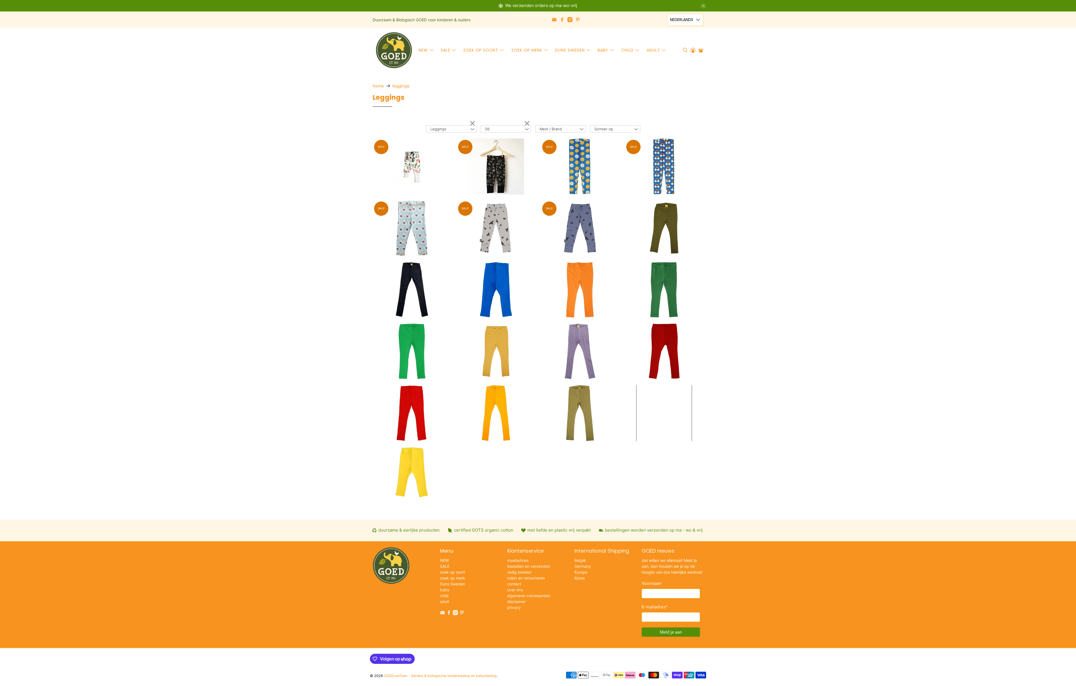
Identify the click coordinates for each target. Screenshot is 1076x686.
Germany (582, 566)
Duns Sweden (570, 50)
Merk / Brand (551, 129)
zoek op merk (526, 50)
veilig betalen (519, 572)
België (580, 560)
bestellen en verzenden (528, 566)
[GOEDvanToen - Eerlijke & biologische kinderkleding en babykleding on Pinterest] (577, 19)
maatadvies (517, 560)
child (627, 50)
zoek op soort (480, 50)
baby (603, 50)
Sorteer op (603, 129)
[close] (703, 6)
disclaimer (516, 601)
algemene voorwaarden (528, 595)
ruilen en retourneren (526, 578)
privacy (514, 607)
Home (378, 86)
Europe (580, 572)
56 (487, 129)
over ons (515, 589)
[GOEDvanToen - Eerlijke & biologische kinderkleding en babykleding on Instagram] (569, 19)
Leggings (400, 86)
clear (472, 123)
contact (514, 583)
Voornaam (652, 583)
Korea (579, 578)
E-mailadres (655, 606)
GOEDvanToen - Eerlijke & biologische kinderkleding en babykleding (440, 676)
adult (653, 50)
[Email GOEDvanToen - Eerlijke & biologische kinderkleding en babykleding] (554, 19)
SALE (445, 50)
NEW (423, 50)
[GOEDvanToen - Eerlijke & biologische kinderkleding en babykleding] (394, 50)
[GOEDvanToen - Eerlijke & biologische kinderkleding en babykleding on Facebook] (562, 19)
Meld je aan (671, 632)
